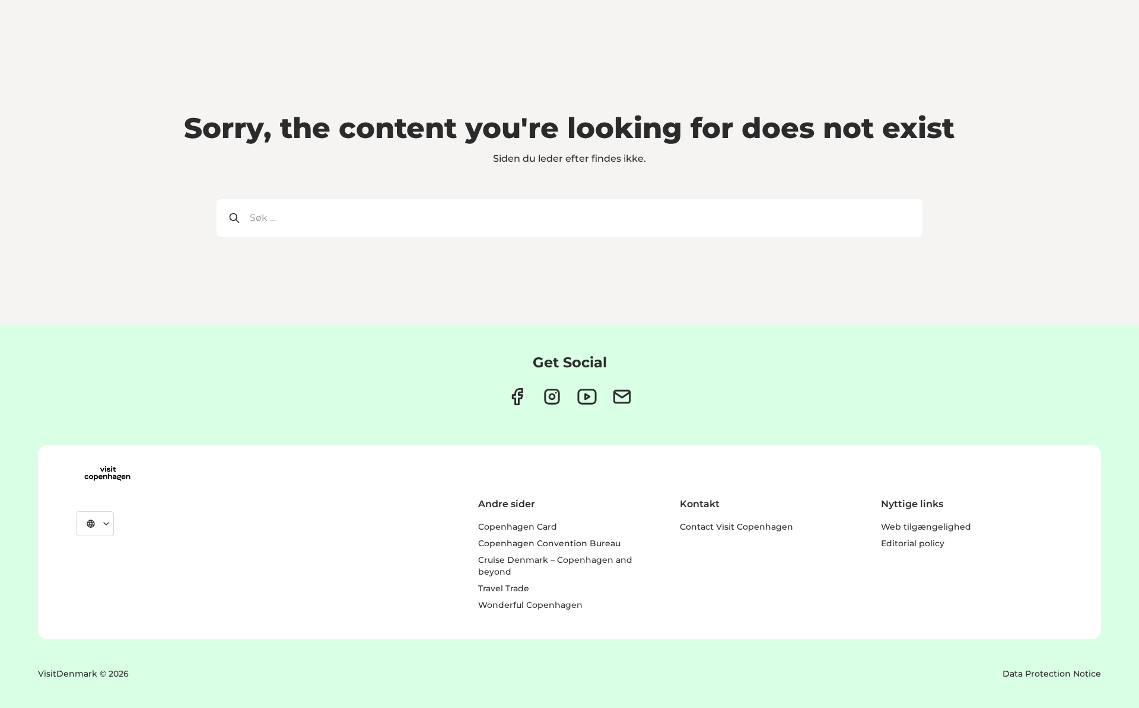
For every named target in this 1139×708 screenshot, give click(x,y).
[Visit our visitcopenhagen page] (517, 396)
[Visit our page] (552, 396)
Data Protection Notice (1052, 673)
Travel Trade (503, 588)
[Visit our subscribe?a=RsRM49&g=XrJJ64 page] (622, 396)
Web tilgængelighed (926, 526)
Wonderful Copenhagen (530, 605)
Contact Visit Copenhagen (736, 526)
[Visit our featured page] (587, 396)
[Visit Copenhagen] (107, 473)
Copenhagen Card (517, 526)
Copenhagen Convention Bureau (549, 543)
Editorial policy (912, 543)
